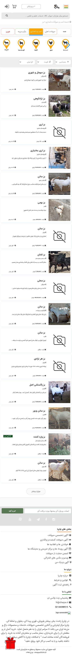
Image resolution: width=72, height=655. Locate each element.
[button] (68, 45)
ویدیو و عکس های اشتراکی (56, 558)
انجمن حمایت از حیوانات (57, 553)
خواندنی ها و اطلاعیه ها (57, 544)
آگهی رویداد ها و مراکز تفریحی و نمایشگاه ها (48, 549)
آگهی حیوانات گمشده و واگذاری (54, 540)
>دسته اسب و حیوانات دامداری (57, 22)
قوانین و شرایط (61, 580)
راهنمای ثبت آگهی (61, 584)
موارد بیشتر (36, 491)
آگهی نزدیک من (62, 562)
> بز (44, 22)
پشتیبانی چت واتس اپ (57, 598)
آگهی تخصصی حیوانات (58, 535)
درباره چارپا (63, 575)
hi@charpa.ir (62, 602)
